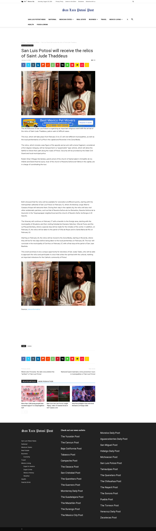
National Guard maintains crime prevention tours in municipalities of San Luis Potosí (78, 373)
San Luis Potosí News (37, 19)
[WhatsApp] (53, 65)
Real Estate (81, 19)
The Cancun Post (70, 442)
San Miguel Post (108, 445)
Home (23, 42)
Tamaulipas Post (109, 469)
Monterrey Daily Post (72, 491)
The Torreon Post (109, 505)
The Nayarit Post (109, 487)
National (52, 19)
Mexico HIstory (29, 473)
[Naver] (67, 65)
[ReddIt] (48, 65)
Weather (27, 476)
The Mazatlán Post (71, 503)
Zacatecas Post (108, 517)
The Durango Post (70, 509)
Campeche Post (69, 460)
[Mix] (43, 65)
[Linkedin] (38, 65)
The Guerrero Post (70, 485)
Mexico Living (115, 19)
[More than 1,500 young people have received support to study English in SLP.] (32, 394)
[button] (132, 20)
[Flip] (72, 65)
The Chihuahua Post (110, 481)
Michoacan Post (108, 457)
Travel (103, 19)
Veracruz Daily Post (110, 511)
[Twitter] (133, 1)
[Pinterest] (58, 65)
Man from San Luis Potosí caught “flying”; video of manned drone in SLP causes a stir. (57, 406)
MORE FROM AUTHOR (45, 381)
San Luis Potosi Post (111, 463)
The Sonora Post (109, 493)
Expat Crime (28, 469)
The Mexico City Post (72, 515)
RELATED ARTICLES (29, 381)
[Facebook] (23, 65)
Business (92, 19)
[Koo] (87, 65)
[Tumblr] (33, 65)
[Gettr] (82, 65)
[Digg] (62, 65)
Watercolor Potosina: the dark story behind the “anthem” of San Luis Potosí (37, 373)
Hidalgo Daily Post (109, 451)
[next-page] (26, 412)
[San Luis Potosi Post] (78, 10)
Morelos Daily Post (110, 433)
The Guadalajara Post (72, 497)
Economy (27, 457)
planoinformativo (34, 309)
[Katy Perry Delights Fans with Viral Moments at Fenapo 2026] (83, 394)
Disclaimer (81, 1)
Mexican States (65, 19)
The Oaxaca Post (70, 466)
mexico (29, 346)
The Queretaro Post (110, 475)
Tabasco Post (68, 454)
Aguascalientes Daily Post (113, 439)
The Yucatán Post (70, 436)
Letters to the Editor (70, 1)
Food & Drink (42, 24)
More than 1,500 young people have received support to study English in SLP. (32, 406)
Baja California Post (71, 448)
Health (31, 24)
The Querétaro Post (71, 479)
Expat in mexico (29, 466)
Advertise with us (90, 1)
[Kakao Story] (77, 65)
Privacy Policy (59, 1)
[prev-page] (22, 412)
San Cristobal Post (70, 472)
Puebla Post (106, 499)
